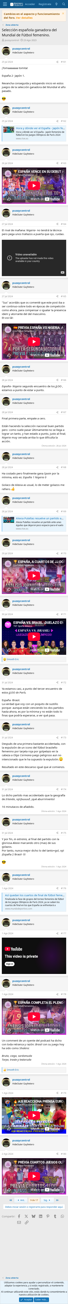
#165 (63, 296)
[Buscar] (63, 4)
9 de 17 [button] (34, 1200)
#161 (63, 61)
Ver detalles (24, 17)
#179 (63, 1093)
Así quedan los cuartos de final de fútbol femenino (36, 895)
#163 (63, 163)
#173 (63, 737)
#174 (63, 789)
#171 (63, 614)
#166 (63, 380)
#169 (63, 511)
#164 (63, 224)
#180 (63, 1153)
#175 (63, 832)
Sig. (46, 1200)
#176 (63, 888)
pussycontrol (12, 40)
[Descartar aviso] (62, 14)
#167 (63, 412)
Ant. (22, 1200)
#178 (63, 994)
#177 (63, 933)
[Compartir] (57, 62)
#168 (63, 467)
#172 (63, 682)
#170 (63, 553)
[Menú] (5, 4)
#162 (63, 121)
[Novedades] (56, 4)
